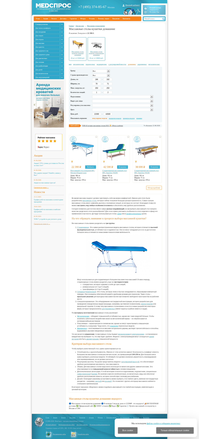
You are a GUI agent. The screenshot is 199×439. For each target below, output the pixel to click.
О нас (38, 19)
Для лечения (39, 62)
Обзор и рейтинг (154, 188)
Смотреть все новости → (42, 224)
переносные (90, 64)
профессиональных (133, 214)
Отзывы (92, 19)
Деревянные (82, 328)
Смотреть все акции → (41, 187)
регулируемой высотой (130, 362)
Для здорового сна (41, 51)
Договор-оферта (82, 424)
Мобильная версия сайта (66, 424)
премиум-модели (129, 118)
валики (94, 374)
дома (119, 214)
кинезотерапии (147, 304)
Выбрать (90, 167)
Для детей (38, 70)
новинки (139, 118)
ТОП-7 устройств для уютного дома (47, 219)
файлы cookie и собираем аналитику (163, 423)
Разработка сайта (83, 434)
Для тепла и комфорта (42, 28)
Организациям (124, 417)
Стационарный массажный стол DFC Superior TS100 (146, 172)
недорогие (114, 326)
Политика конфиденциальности (100, 424)
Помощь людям (103, 19)
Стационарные (83, 227)
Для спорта (39, 36)
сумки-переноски (83, 374)
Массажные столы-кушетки (96, 26)
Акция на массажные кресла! (45, 183)
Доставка (63, 19)
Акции (45, 19)
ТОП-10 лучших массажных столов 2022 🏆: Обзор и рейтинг (102, 125)
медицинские (102, 64)
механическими (124, 334)
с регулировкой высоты (117, 64)
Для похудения (40, 32)
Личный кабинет (132, 5)
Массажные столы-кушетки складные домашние (78, 53)
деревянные (142, 64)
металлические (154, 64)
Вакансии (116, 19)
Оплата (54, 19)
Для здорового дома (42, 55)
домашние (132, 64)
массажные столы (90, 201)
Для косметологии (41, 73)
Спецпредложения (41, 24)
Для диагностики (41, 58)
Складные (81, 292)
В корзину (122, 167)
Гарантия (73, 19)
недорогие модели (115, 118)
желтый (98, 381)
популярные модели (99, 118)
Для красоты (39, 47)
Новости (39, 192)
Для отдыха (39, 39)
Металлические (83, 316)
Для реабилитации (41, 66)
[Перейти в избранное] (145, 12)
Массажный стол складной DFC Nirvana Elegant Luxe (82, 172)
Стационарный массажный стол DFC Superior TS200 (114, 172)
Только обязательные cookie (175, 430)
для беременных (108, 309)
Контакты (126, 19)
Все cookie (127, 430)
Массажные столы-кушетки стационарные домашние (96, 53)
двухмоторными (92, 339)
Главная (71, 26)
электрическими (138, 334)
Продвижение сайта (59, 434)
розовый (108, 381)
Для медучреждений (42, 77)
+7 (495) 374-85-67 (92, 7)
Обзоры (83, 19)
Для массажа (39, 43)
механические (78, 64)
